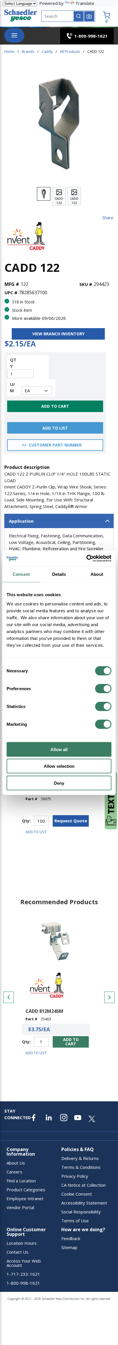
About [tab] (97, 574)
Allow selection (59, 766)
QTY (13, 363)
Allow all (59, 749)
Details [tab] (59, 574)
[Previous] (8, 997)
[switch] (103, 688)
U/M (12, 387)
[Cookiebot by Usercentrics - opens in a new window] (86, 558)
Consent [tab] (21, 574)
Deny (59, 782)
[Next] (109, 997)
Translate (84, 3)
